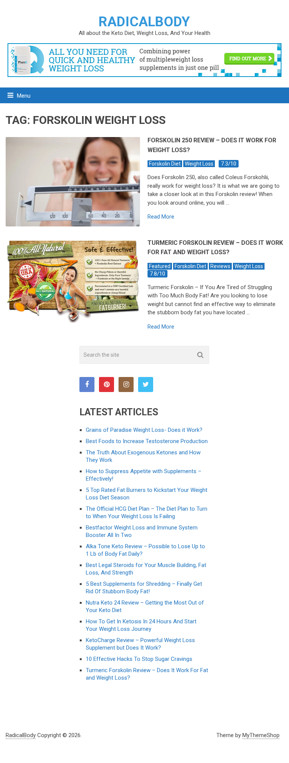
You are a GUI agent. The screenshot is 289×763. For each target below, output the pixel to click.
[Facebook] (86, 384)
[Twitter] (145, 384)
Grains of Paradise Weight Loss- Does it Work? (144, 430)
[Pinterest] (106, 384)
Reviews (220, 266)
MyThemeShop (261, 735)
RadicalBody (144, 22)
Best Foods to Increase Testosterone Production (147, 441)
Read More (161, 217)
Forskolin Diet (165, 164)
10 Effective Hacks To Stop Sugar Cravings (139, 659)
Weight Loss (199, 164)
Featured (159, 266)
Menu (23, 95)
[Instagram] (126, 384)
